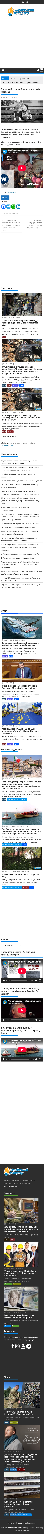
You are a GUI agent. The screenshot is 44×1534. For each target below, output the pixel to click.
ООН (16, 213)
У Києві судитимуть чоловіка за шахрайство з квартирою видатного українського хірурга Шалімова (19, 547)
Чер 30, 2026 (7, 726)
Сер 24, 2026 (10, 1499)
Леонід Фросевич (20, 364)
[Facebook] (13, 1347)
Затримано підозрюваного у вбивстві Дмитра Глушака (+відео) (34, 224)
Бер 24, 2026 (7, 364)
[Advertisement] (22, 42)
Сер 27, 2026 (7, 640)
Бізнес (7, 1240)
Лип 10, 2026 (7, 318)
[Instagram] (17, 1347)
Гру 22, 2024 (7, 871)
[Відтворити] (4, 980)
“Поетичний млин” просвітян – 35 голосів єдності (21, 523)
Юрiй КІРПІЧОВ (19, 640)
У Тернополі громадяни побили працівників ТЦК (20, 554)
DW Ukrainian (11, 192)
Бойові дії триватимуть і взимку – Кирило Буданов (21, 481)
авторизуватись (7, 445)
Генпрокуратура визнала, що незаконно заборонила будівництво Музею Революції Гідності (11, 225)
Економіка (8, 1284)
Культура (13, 1469)
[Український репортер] (3, 70)
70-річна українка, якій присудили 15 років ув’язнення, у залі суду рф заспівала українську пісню (20, 501)
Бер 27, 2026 (10, 1312)
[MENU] (41, 70)
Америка (7, 1326)
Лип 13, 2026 (7, 683)
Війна (4, 337)
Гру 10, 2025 (7, 412)
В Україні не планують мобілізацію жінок (17, 558)
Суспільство (7, 213)
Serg (15, 97)
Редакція (17, 412)
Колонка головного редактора (16, 799)
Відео (4, 385)
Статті (21, 385)
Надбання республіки (24, 1515)
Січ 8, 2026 (6, 826)
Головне (15, 385)
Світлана (17, 318)
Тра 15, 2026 (10, 1268)
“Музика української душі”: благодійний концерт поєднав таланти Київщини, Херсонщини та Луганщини (20, 564)
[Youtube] (23, 1347)
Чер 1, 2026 (10, 1224)
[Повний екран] (40, 980)
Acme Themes (23, 1530)
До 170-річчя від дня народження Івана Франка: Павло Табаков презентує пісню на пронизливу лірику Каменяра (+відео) (20, 517)
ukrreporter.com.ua (10, 1186)
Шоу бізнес (21, 1469)
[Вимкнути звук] (36, 980)
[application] (22, 971)
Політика (10, 431)
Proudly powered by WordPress (14, 1527)
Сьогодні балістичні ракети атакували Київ (18, 527)
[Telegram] (29, 1347)
